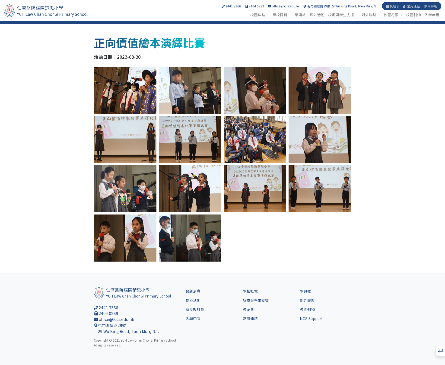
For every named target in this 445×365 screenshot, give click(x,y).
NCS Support (311, 318)
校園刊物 (413, 14)
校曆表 (394, 6)
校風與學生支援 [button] (341, 14)
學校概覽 (250, 291)
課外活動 (317, 14)
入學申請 (432, 14)
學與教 (300, 14)
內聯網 (432, 6)
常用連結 (413, 6)
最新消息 (193, 291)
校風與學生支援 (256, 300)
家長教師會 (195, 309)
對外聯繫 (307, 300)
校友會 (248, 309)
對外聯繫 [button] (369, 14)
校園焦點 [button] (258, 14)
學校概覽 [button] (280, 14)
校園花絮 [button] (392, 14)
